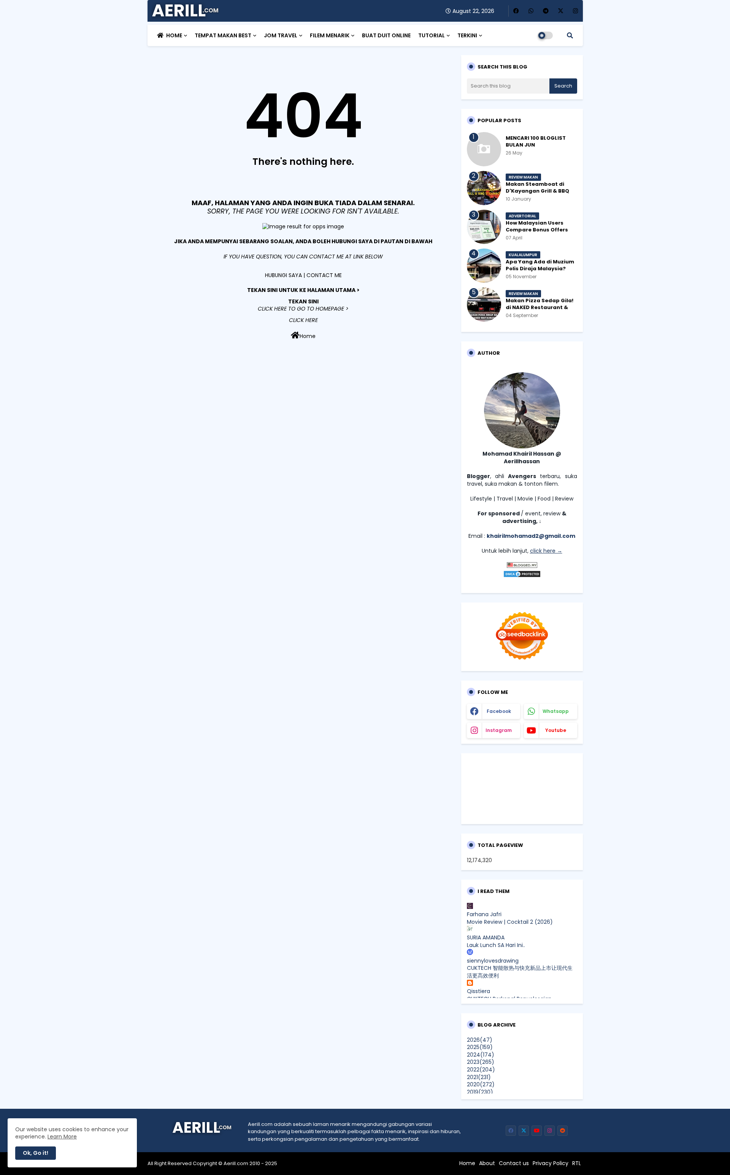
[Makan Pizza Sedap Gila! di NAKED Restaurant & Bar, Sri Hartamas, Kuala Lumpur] (484, 304)
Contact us (514, 1163)
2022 (481, 1069)
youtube (555, 730)
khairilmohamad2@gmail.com (531, 536)
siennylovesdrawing (493, 961)
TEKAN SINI (303, 301)
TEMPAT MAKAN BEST (223, 35)
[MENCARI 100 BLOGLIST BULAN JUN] (484, 149)
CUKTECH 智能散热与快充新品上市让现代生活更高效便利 (520, 971)
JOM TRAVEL (280, 35)
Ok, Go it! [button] (35, 1153)
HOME (174, 35)
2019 (480, 1092)
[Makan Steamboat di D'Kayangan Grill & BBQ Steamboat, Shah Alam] (484, 188)
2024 (480, 1055)
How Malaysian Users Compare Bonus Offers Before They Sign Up (537, 230)
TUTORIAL (431, 35)
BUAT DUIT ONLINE (386, 35)
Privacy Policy (550, 1163)
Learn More (62, 1136)
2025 (480, 1047)
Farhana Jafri (484, 914)
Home (308, 336)
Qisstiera (478, 991)
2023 (480, 1062)
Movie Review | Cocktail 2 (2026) (510, 922)
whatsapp (556, 711)
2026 (479, 1040)
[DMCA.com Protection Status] (522, 576)
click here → (546, 551)
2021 (479, 1077)
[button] (570, 35)
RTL (576, 1163)
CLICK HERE (303, 320)
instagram (499, 730)
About (487, 1163)
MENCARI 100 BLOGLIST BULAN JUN (536, 141)
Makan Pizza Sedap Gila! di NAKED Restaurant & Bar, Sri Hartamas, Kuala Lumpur (539, 311)
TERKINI (467, 35)
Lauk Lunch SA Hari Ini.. (496, 945)
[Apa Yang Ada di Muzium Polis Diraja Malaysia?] (484, 266)
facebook (499, 711)
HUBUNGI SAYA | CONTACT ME (303, 275)
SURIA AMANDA (486, 937)
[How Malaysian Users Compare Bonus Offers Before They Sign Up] (484, 227)
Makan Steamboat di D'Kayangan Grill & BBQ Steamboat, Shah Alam (538, 191)
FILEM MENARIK (329, 35)
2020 (481, 1084)
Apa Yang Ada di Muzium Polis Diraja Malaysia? (540, 265)
